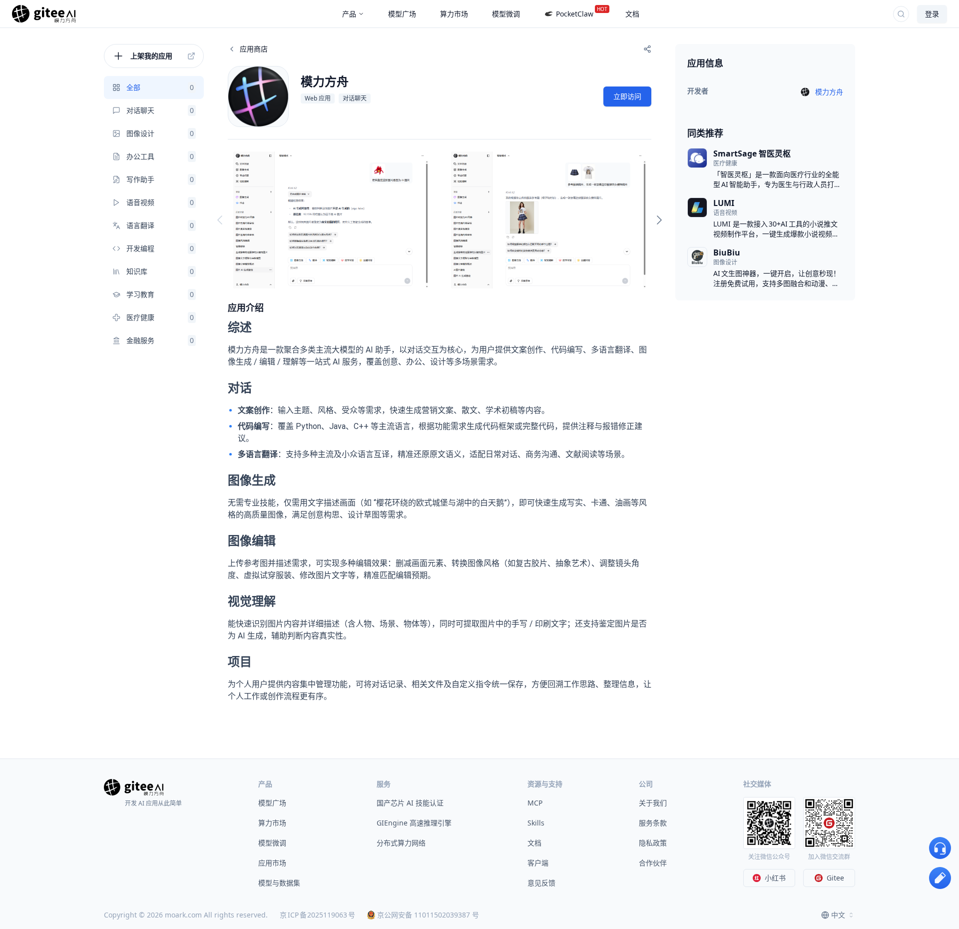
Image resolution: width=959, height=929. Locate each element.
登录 (932, 13)
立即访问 (627, 96)
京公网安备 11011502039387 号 (428, 915)
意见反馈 (541, 883)
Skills (535, 823)
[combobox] (838, 915)
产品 (349, 13)
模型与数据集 (279, 883)
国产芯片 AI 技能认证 (410, 803)
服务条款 (653, 823)
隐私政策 (653, 843)
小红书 (775, 877)
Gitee (835, 877)
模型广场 (272, 803)
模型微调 (272, 843)
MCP (534, 803)
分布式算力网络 (401, 843)
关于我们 (653, 803)
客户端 (537, 863)
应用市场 (272, 863)
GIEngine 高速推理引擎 (414, 823)
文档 (534, 843)
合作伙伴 (653, 863)
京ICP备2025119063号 (317, 915)
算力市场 (272, 823)
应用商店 (254, 49)
